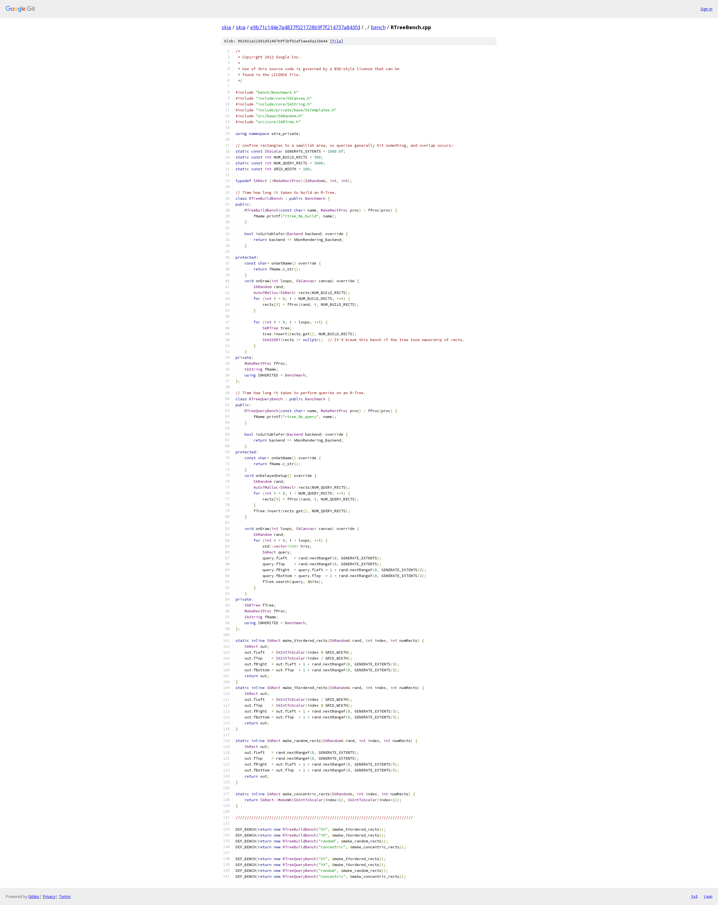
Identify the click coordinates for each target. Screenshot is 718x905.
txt (694, 896)
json (707, 896)
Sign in (706, 9)
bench (378, 27)
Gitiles (33, 896)
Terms (65, 896)
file (336, 41)
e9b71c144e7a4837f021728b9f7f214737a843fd (305, 27)
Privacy (49, 896)
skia (226, 27)
